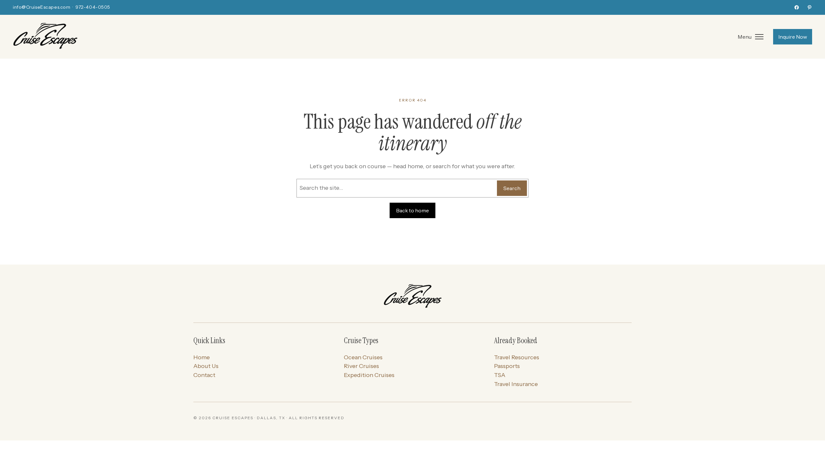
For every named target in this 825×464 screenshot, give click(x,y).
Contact (204, 375)
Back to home (412, 210)
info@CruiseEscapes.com (41, 7)
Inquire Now (792, 37)
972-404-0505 (92, 7)
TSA (499, 375)
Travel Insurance (516, 384)
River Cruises (361, 366)
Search (511, 188)
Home (201, 357)
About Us (205, 366)
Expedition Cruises (369, 375)
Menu (745, 37)
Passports (507, 366)
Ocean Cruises (363, 357)
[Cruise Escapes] (412, 297)
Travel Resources (516, 357)
